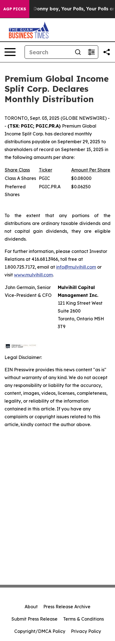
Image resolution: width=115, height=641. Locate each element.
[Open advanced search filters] (91, 52)
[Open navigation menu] (10, 52)
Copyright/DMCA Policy (39, 631)
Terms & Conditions (83, 619)
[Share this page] (107, 52)
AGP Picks (14, 8)
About (31, 606)
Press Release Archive (66, 606)
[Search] (78, 52)
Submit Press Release (34, 619)
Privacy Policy (86, 631)
